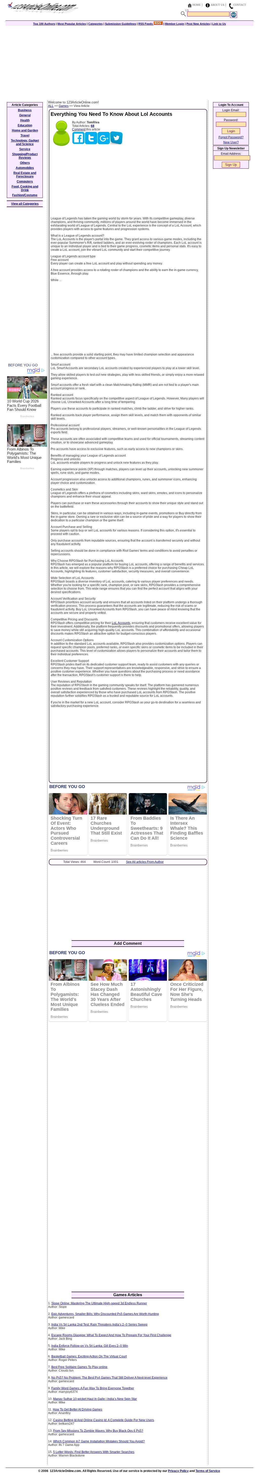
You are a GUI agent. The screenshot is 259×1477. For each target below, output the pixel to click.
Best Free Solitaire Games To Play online (79, 1367)
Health (25, 120)
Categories (95, 23)
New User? (231, 142)
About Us (217, 4)
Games (64, 106)
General (25, 115)
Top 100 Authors (44, 23)
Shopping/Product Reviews (25, 156)
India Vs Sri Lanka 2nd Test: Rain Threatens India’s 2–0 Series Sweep (99, 1324)
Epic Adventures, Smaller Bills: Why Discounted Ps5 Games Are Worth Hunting (105, 1314)
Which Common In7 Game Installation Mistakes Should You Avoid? (99, 1441)
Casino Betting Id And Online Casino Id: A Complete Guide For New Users (103, 1420)
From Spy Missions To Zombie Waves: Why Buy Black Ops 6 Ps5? (98, 1431)
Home (196, 4)
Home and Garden (25, 130)
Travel (24, 135)
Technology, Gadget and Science (25, 142)
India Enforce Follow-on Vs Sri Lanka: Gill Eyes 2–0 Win (89, 1346)
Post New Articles (198, 23)
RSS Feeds (146, 23)
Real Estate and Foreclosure (24, 174)
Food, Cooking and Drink (25, 188)
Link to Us (219, 23)
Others (25, 163)
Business (25, 110)
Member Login (174, 23)
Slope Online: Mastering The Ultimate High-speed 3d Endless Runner (99, 1303)
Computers (25, 181)
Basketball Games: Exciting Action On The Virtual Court (89, 1356)
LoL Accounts (121, 623)
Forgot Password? (231, 137)
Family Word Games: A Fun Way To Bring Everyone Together (92, 1388)
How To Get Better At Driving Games (77, 1409)
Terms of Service (208, 1471)
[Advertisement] (129, 62)
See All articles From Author (145, 862)
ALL (51, 106)
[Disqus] (128, 1090)
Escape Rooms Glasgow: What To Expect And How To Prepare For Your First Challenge (111, 1335)
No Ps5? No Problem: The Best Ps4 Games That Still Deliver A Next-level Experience (109, 1377)
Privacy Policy (178, 1471)
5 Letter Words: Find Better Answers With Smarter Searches (93, 1452)
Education (25, 125)
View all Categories (25, 204)
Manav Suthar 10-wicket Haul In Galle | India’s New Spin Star (95, 1399)
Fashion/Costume (24, 195)
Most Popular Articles (71, 23)
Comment (78, 129)
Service (24, 149)
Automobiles (25, 168)
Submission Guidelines (120, 23)
